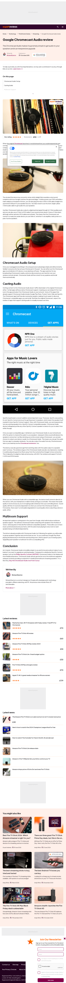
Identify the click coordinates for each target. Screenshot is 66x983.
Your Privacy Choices (9, 969)
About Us (22, 969)
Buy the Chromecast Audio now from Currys (24, 560)
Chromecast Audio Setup (12, 81)
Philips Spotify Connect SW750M (27, 554)
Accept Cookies (50, 161)
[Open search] (58, 27)
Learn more (17, 69)
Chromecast (18, 143)
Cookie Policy (16, 156)
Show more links (33, 94)
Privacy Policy (46, 976)
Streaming (36, 34)
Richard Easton (11, 55)
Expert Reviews (8, 27)
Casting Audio (8, 85)
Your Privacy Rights (16, 161)
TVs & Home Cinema (24, 34)
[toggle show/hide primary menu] (62, 27)
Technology (12, 34)
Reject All (37, 161)
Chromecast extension (28, 443)
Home (4, 34)
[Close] (56, 147)
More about (10, 588)
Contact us (6, 964)
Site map (15, 964)
